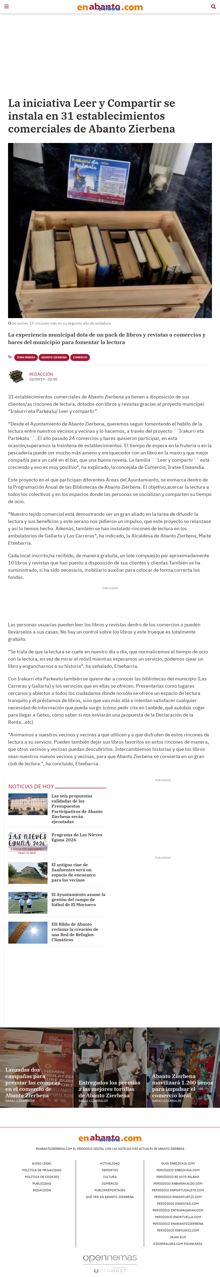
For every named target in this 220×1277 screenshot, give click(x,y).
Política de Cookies (42, 1177)
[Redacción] (16, 376)
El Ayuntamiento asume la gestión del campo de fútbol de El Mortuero (78, 899)
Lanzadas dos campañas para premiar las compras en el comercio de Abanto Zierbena (32, 1082)
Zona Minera (26, 357)
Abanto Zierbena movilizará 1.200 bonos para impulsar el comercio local (182, 1085)
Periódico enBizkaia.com (178, 1170)
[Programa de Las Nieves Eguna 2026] (27, 843)
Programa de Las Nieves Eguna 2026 (77, 837)
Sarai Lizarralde (20, 1101)
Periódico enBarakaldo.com (178, 1183)
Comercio (80, 357)
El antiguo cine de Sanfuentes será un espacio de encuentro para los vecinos (74, 872)
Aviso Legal (42, 1163)
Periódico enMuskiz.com (178, 1230)
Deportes (110, 1170)
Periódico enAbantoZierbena (178, 1224)
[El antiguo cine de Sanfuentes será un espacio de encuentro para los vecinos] (27, 873)
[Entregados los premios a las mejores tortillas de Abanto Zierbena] (109, 1067)
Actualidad (110, 1163)
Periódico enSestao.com (178, 1203)
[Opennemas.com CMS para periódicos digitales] (110, 1264)
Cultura (110, 1177)
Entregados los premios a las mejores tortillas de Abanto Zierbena (109, 1089)
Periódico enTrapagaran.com (178, 1210)
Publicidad (41, 1183)
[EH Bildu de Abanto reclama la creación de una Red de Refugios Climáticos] (27, 932)
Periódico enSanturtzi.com (178, 1197)
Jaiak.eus (178, 1237)
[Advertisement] (110, 56)
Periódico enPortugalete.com (178, 1190)
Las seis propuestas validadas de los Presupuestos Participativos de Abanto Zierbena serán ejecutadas (77, 808)
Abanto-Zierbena (54, 357)
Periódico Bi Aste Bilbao (177, 1177)
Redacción (41, 374)
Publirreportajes (109, 1190)
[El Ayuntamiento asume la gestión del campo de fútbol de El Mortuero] (27, 903)
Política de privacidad (41, 1170)
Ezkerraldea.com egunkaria (177, 1244)
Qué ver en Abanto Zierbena (110, 1197)
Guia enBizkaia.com (178, 1163)
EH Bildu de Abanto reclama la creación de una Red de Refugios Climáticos (75, 931)
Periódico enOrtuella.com (178, 1217)
